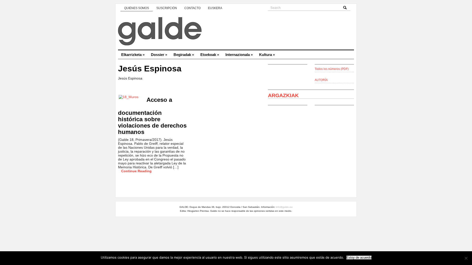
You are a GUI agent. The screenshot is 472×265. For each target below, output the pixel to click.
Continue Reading (136, 171)
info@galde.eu (284, 207)
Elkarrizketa (133, 55)
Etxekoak (209, 55)
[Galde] (236, 32)
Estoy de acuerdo (358, 257)
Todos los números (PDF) (332, 69)
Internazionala (239, 55)
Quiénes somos (136, 8)
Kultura (267, 55)
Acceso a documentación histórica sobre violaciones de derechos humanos (152, 115)
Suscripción (166, 8)
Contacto (192, 8)
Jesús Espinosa (149, 68)
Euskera (215, 8)
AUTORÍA (321, 80)
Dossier (159, 55)
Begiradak (184, 55)
